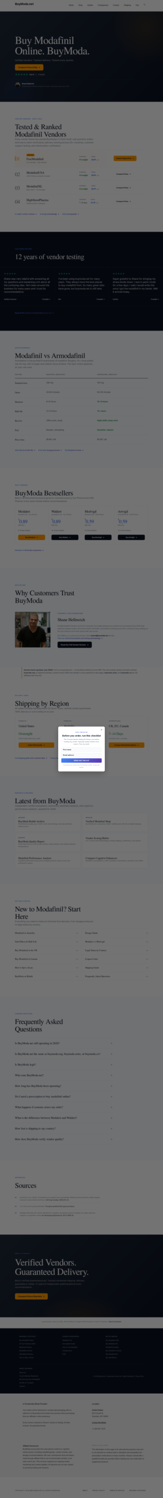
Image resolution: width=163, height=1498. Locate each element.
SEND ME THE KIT (81, 760)
